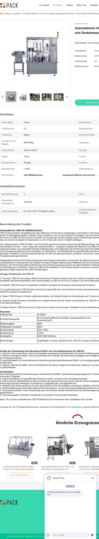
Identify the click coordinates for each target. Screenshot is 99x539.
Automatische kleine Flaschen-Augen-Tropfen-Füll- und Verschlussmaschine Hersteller (18, 468)
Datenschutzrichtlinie (15, 536)
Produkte (57, 5)
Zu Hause (44, 5)
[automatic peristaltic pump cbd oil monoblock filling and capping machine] (34, 54)
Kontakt (94, 5)
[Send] (92, 535)
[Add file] (48, 535)
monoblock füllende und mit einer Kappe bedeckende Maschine (48, 14)
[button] (6, 451)
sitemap (28, 536)
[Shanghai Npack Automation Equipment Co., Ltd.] (9, 5)
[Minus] (92, 478)
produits (16, 14)
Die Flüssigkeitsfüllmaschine (26, 407)
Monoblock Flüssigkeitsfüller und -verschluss (60, 407)
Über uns (81, 5)
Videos (69, 5)
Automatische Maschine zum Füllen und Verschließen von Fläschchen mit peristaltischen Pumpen (57, 468)
